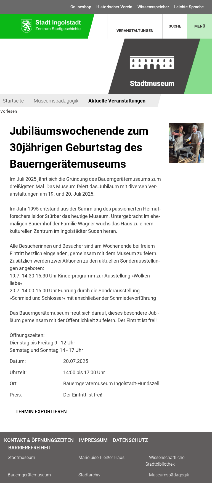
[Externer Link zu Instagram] (204, 443)
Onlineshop (80, 6)
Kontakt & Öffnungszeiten (39, 440)
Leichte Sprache (189, 6)
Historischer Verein (114, 6)
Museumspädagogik (56, 101)
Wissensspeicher (153, 6)
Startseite (13, 101)
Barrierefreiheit (29, 447)
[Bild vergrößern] (186, 143)
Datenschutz (130, 440)
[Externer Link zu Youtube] (207, 443)
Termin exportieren (41, 411)
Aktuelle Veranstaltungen (116, 101)
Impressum (93, 440)
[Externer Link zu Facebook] (202, 443)
